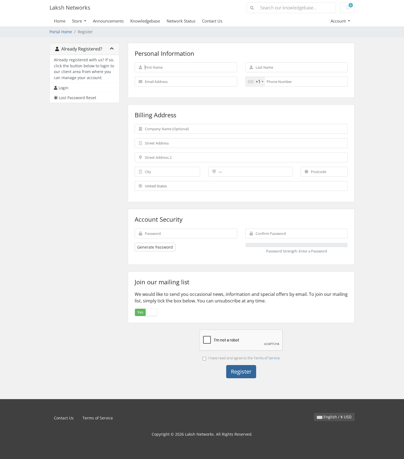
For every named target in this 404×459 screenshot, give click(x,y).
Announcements (108, 21)
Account (339, 21)
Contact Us (212, 21)
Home (59, 21)
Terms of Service (267, 357)
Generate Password (155, 247)
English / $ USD (337, 416)
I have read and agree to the (244, 357)
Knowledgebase (145, 21)
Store (77, 21)
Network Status (181, 21)
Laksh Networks (69, 7)
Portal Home (60, 31)
